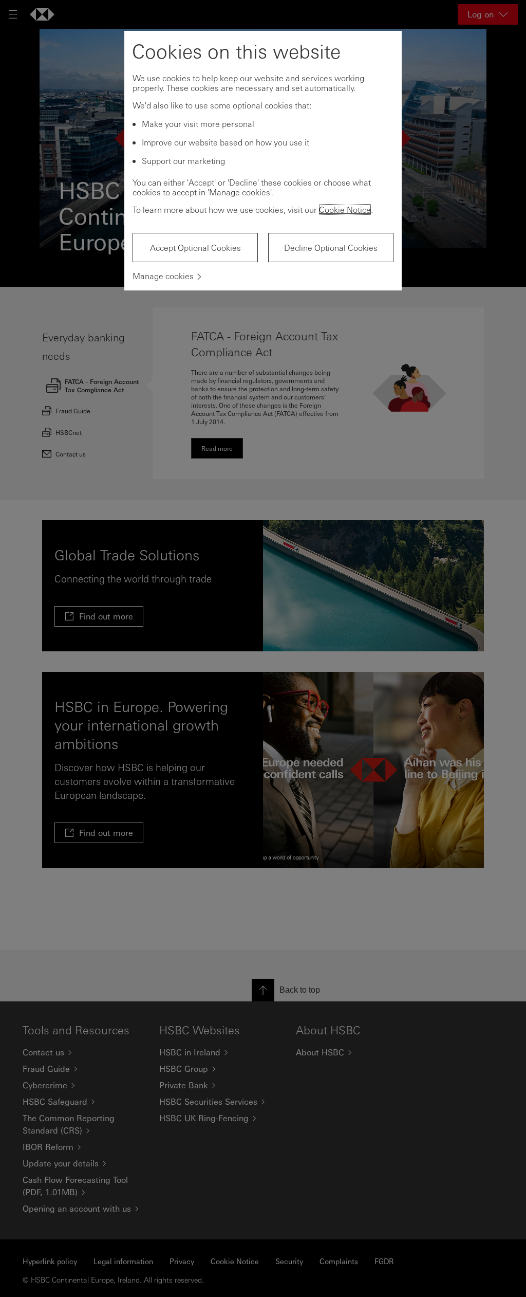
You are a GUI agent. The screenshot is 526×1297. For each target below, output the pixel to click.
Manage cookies (163, 275)
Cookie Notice (345, 209)
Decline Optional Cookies (331, 247)
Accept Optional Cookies (195, 247)
